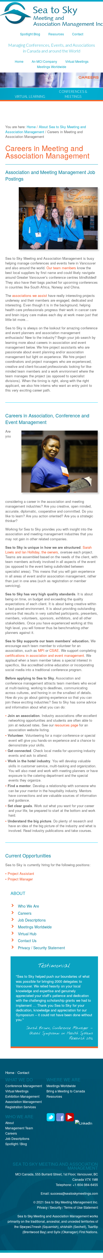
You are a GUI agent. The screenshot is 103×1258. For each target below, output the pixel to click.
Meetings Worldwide (35, 926)
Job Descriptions (32, 920)
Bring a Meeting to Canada (65, 1091)
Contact (23, 1072)
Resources (54, 1096)
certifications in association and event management (44, 655)
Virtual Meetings (17, 1091)
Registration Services (20, 1107)
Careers (24, 913)
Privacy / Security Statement (41, 947)
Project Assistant (21, 873)
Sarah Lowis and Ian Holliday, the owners (48, 550)
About (9, 1122)
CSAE (54, 650)
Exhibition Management (22, 1096)
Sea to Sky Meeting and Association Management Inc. (51, 15)
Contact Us (27, 940)
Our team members (61, 267)
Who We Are (28, 906)
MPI (41, 650)
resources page (66, 724)
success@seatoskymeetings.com (74, 1193)
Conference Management (23, 1085)
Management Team (19, 1128)
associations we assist (29, 295)
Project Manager (20, 878)
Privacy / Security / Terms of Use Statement (67, 1207)
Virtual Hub (27, 933)
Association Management (23, 1101)
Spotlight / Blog (16, 1143)
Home (9, 1072)
